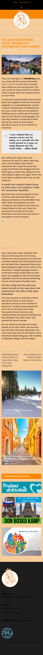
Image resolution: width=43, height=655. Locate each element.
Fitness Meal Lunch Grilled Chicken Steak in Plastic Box (32, 357)
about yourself (9, 84)
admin (4, 50)
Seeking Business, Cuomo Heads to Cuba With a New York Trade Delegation (10, 360)
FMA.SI (15, 2)
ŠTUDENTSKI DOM (24, 2)
